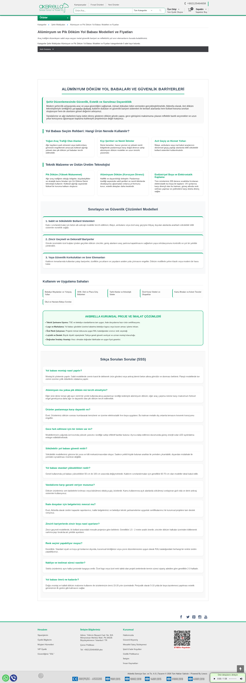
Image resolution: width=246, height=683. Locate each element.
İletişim (126, 658)
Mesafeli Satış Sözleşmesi (134, 644)
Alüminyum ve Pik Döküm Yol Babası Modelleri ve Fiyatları (94, 25)
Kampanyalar (80, 5)
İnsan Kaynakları (130, 663)
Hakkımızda (128, 635)
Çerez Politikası (87, 645)
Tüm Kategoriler (140, 10)
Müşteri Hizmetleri (46, 644)
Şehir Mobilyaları (58, 25)
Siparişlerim (43, 635)
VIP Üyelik (42, 649)
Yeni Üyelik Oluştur (175, 12)
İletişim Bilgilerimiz (90, 629)
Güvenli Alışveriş (130, 640)
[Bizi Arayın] (185, 3)
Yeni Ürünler (113, 5)
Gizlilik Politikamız (131, 654)
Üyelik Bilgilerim (45, 640)
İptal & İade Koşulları (132, 649)
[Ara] (160, 10)
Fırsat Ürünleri (97, 5)
